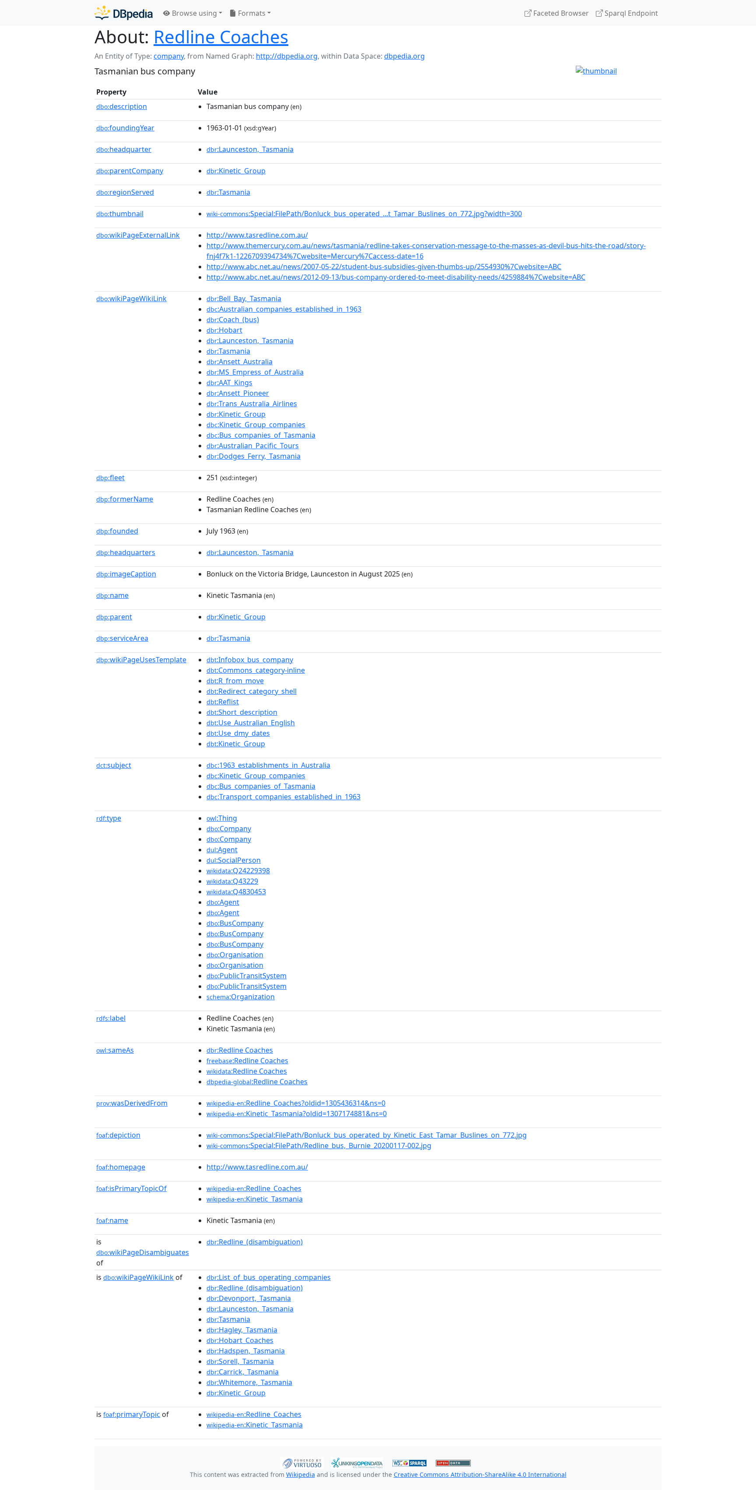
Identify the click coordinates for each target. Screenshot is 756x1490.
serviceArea (122, 638)
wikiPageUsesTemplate (141, 659)
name (112, 595)
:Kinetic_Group (236, 171)
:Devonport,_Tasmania (248, 1298)
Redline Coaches (221, 37)
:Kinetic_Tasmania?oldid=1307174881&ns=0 (296, 1113)
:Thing (221, 818)
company (169, 56)
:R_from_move (235, 680)
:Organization (240, 997)
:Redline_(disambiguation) (254, 1242)
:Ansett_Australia (239, 361)
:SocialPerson (233, 860)
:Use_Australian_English (250, 722)
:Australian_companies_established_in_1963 (283, 309)
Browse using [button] (193, 13)
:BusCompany (234, 923)
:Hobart (224, 330)
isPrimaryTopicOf (131, 1188)
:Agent (222, 849)
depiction (118, 1135)
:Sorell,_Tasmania (240, 1361)
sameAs (115, 1050)
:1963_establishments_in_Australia (268, 765)
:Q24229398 (238, 870)
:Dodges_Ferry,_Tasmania (253, 456)
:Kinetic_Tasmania (254, 1199)
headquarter (123, 149)
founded (117, 531)
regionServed (125, 192)
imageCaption (126, 574)
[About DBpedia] (123, 13)
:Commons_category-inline (255, 670)
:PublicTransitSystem (246, 975)
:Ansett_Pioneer (237, 393)
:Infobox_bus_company (249, 659)
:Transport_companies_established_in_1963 (283, 796)
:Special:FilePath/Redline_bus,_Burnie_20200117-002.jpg (318, 1145)
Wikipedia (300, 1474)
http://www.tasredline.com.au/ (257, 235)
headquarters (125, 552)
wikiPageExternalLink (138, 235)
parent (114, 617)
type (108, 818)
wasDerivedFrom (132, 1103)
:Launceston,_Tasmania (250, 149)
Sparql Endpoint (630, 13)
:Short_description (241, 712)
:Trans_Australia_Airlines (251, 403)
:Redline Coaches (239, 1050)
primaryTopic (131, 1414)
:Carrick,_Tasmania (242, 1372)
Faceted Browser (560, 13)
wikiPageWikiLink (131, 298)
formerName (124, 499)
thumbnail (120, 213)
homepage (120, 1167)
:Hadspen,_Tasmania (245, 1351)
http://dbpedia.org (287, 56)
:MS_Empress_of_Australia (255, 372)
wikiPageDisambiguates (142, 1252)
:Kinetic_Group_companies (255, 424)
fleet (110, 477)
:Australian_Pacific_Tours (252, 445)
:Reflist (222, 701)
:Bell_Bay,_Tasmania (243, 298)
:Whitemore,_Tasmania (249, 1382)
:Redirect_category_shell (251, 691)
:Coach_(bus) (232, 319)
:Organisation (234, 954)
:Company (228, 828)
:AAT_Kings (229, 382)
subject (113, 765)
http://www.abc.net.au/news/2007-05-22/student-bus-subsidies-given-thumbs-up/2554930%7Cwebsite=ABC (383, 266)
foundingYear (125, 128)
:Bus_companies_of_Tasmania (260, 435)
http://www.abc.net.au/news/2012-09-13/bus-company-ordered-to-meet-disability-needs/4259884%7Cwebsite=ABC (395, 277)
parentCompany (129, 171)
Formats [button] (251, 13)
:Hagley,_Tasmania (241, 1330)
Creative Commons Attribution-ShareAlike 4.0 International (480, 1474)
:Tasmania (228, 192)
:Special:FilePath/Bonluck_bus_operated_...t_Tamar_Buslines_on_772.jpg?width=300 (364, 213)
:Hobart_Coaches (239, 1340)
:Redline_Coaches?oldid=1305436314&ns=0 (295, 1103)
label (111, 1018)
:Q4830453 (236, 891)
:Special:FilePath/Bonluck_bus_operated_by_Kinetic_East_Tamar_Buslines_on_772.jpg (366, 1135)
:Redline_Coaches (253, 1188)
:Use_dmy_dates (238, 733)
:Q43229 (232, 881)
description (121, 106)
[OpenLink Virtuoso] (302, 1462)
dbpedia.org (404, 56)
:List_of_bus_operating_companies (268, 1277)
